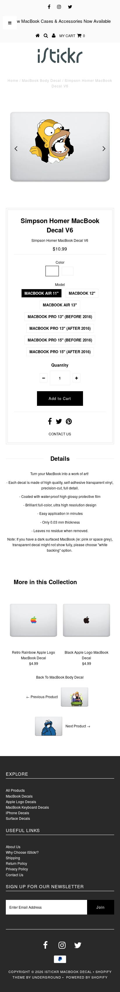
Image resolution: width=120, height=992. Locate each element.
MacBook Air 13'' (60, 305)
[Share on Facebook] (50, 422)
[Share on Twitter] (59, 422)
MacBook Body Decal (41, 80)
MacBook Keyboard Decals (27, 807)
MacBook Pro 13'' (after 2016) (60, 328)
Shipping (13, 857)
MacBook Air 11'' (41, 293)
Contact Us (14, 874)
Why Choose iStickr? (22, 852)
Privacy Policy (17, 868)
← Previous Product (42, 696)
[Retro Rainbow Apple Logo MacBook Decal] (33, 644)
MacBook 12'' (82, 293)
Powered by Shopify (86, 977)
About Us (13, 846)
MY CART (72, 35)
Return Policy (16, 863)
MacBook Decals (19, 795)
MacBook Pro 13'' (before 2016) (60, 316)
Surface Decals (18, 818)
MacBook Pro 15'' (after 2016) (60, 351)
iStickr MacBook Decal (68, 971)
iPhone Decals (17, 812)
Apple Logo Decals (21, 801)
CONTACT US (60, 433)
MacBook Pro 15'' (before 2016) (60, 340)
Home (13, 80)
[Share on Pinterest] (69, 422)
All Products (15, 790)
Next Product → (78, 725)
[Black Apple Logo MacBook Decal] (86, 644)
